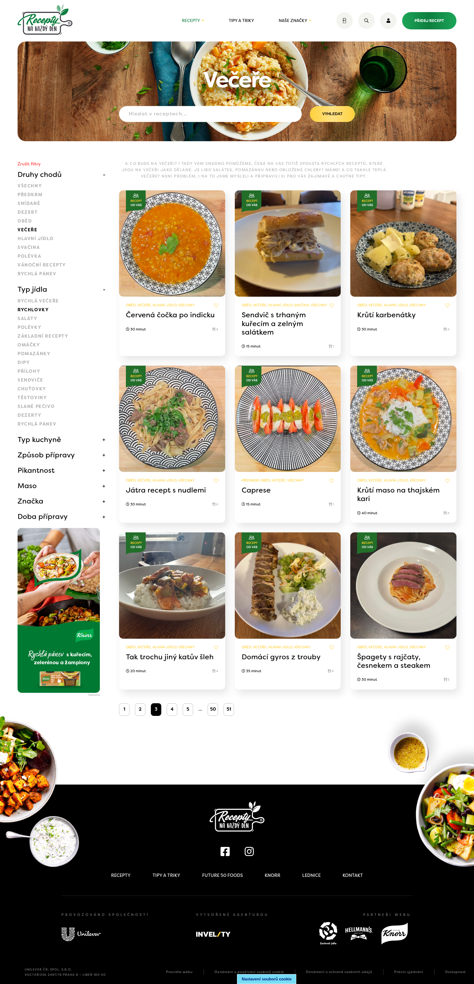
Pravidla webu (179, 972)
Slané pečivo (36, 406)
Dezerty (29, 415)
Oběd (25, 221)
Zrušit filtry (29, 164)
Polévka (29, 256)
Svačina (29, 247)
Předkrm (30, 195)
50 (213, 709)
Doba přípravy (43, 516)
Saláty (28, 318)
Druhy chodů (40, 174)
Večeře (28, 230)
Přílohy (29, 371)
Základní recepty (43, 336)
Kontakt (353, 875)
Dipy (24, 362)
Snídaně (29, 203)
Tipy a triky (241, 20)
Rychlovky (33, 310)
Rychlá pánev (37, 274)
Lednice (311, 875)
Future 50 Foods (222, 875)
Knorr (272, 875)
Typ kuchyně (39, 439)
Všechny (30, 186)
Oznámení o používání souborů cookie (249, 972)
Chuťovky (32, 389)
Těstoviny (32, 398)
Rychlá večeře (38, 301)
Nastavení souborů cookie (267, 979)
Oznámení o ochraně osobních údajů (339, 972)
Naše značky (293, 20)
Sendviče (30, 380)
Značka (30, 501)
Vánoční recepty (42, 265)
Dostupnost (455, 972)
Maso (27, 485)
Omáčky (29, 345)
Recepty (191, 20)
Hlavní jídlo (35, 238)
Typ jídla (32, 289)
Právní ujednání (408, 972)
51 (229, 709)
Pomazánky (34, 354)
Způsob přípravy (46, 455)
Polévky (29, 327)
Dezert (28, 212)
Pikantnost (36, 470)
